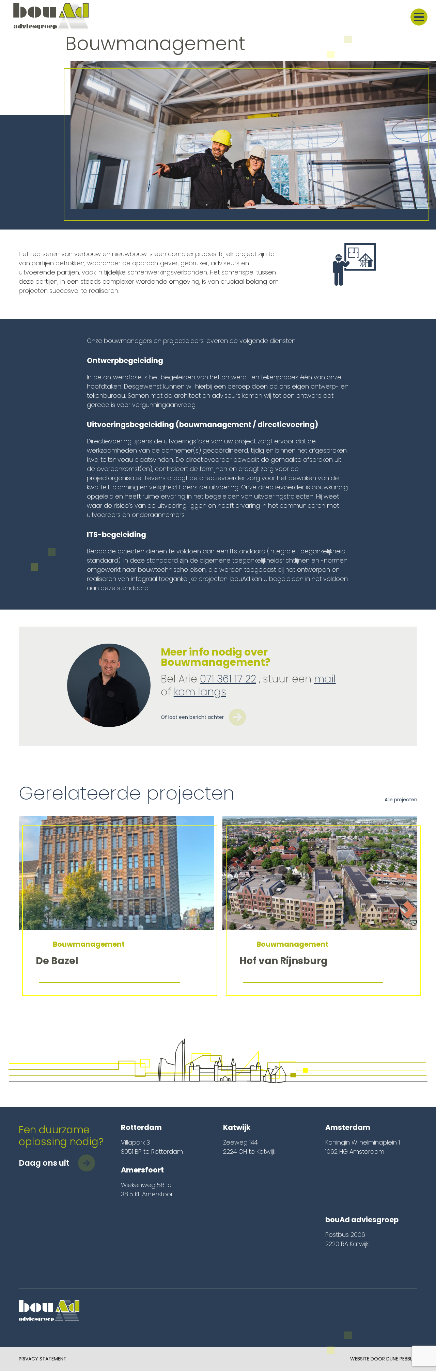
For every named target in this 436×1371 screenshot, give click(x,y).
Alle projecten (401, 799)
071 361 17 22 (228, 679)
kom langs (200, 692)
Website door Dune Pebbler (383, 1358)
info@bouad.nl (346, 1271)
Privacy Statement (42, 1358)
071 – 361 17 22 (344, 1262)
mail (325, 679)
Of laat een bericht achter (192, 717)
